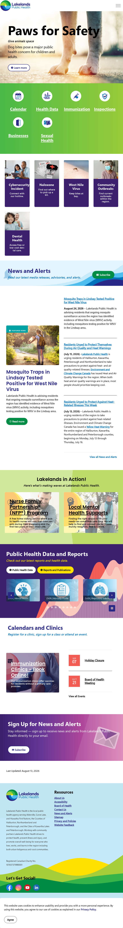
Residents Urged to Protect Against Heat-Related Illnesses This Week (89, 403)
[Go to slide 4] (60, 607)
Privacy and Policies (65, 821)
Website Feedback (64, 825)
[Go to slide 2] (52, 607)
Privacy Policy (88, 909)
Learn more (20, 67)
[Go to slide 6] (67, 607)
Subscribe (105, 275)
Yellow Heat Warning (98, 426)
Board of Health (63, 805)
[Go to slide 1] (48, 607)
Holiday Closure (94, 660)
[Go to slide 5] (63, 607)
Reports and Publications (56, 570)
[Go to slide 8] (75, 607)
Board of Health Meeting (94, 681)
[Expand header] (118, 5)
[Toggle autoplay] (112, 608)
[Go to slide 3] (56, 607)
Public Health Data (22, 570)
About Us (59, 798)
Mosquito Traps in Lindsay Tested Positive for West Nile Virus (89, 300)
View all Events (77, 696)
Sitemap (58, 817)
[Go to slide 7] (71, 607)
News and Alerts (63, 813)
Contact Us (60, 809)
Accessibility (60, 802)
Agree (10, 919)
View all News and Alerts (103, 457)
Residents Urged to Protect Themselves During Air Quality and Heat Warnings (88, 346)
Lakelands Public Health (95, 354)
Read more (18, 421)
